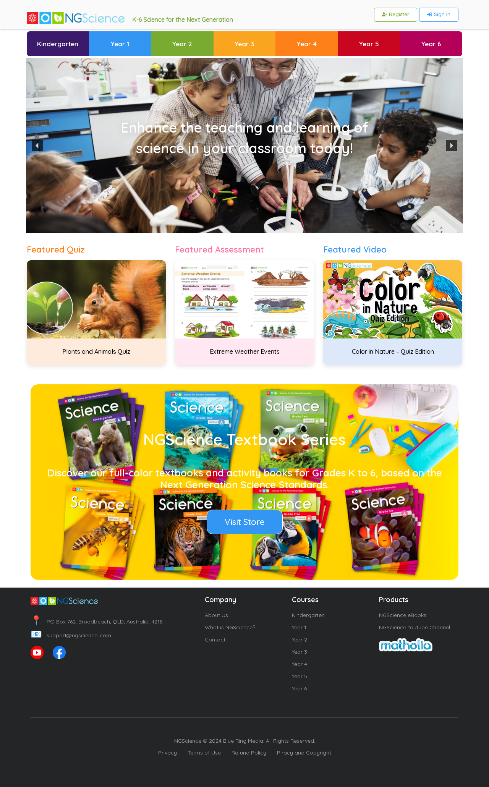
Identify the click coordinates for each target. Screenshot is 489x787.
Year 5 (299, 676)
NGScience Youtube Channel (414, 627)
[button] (37, 145)
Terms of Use (204, 752)
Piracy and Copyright (304, 752)
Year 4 (299, 664)
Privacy (167, 752)
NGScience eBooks (402, 615)
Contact (215, 639)
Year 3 (299, 651)
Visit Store (245, 522)
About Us (216, 615)
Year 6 (299, 688)
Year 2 (299, 639)
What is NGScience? (230, 627)
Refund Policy (249, 752)
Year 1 (299, 627)
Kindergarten (308, 615)
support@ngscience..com (71, 635)
